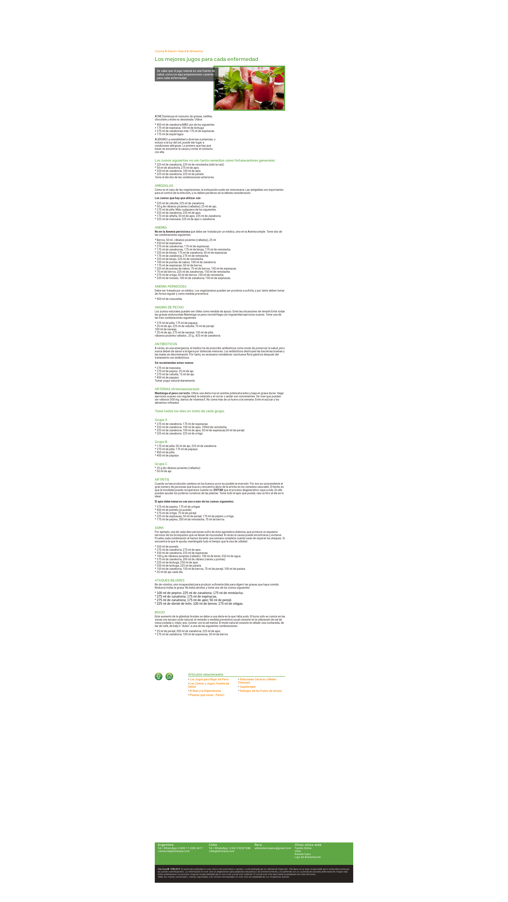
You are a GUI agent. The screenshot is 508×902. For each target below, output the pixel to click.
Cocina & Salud (165, 51)
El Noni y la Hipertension (205, 690)
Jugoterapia (248, 686)
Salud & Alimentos (190, 51)
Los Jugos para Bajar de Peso (209, 679)
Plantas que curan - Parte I (207, 695)
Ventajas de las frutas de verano (261, 690)
